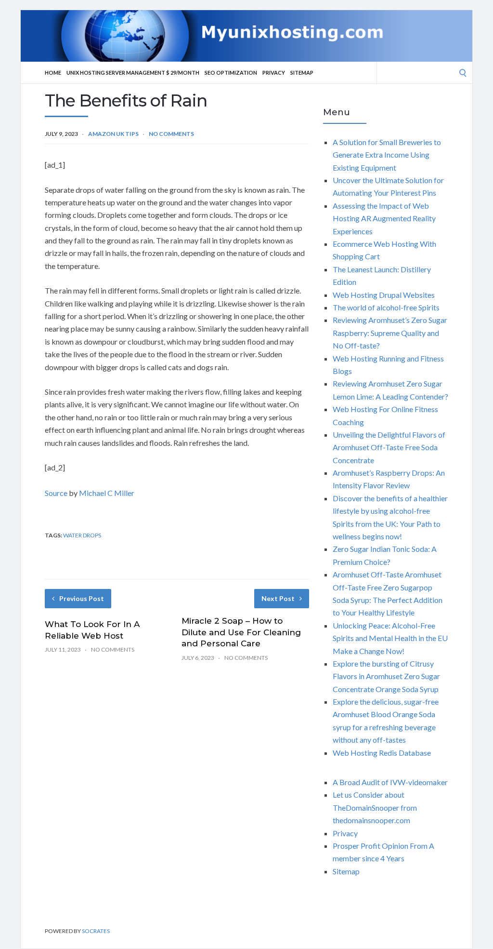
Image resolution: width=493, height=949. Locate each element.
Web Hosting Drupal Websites (384, 294)
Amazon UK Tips (113, 133)
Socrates (96, 931)
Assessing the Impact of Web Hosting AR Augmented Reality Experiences (384, 218)
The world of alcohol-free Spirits (386, 307)
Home (53, 72)
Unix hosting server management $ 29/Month (132, 72)
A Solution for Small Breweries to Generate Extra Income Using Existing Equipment (387, 154)
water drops (82, 535)
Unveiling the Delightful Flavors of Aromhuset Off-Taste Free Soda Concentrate (389, 447)
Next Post (278, 598)
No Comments (171, 133)
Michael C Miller (106, 492)
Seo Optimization (231, 72)
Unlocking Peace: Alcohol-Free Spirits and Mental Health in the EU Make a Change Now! (390, 638)
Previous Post (81, 598)
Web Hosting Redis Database (382, 752)
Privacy (273, 72)
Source (56, 492)
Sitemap (301, 72)
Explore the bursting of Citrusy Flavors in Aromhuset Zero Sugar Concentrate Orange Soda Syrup (386, 676)
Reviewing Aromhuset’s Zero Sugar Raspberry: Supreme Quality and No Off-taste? (390, 332)
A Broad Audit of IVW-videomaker (390, 782)
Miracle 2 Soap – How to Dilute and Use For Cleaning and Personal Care (241, 632)
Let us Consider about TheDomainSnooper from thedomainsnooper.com (375, 807)
